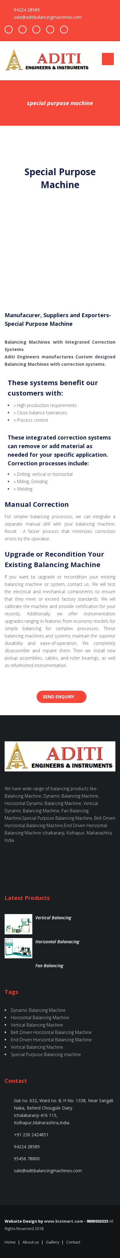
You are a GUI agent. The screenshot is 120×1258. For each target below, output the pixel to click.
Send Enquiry (58, 697)
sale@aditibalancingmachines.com (48, 17)
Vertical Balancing (53, 918)
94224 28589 (27, 10)
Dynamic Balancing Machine (38, 1010)
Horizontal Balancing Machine (40, 1017)
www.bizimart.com (63, 1221)
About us (30, 1242)
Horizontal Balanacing (57, 941)
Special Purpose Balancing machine (46, 1054)
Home (10, 1242)
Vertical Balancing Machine (37, 1025)
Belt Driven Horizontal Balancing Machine (51, 1032)
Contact (73, 1242)
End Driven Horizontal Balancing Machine (51, 1040)
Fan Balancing (49, 965)
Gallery (52, 1242)
